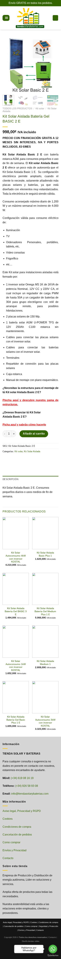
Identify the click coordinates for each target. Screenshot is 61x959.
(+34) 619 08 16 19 (22, 778)
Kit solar (40, 108)
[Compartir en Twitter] (18, 459)
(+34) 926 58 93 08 (26, 785)
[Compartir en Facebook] (12, 459)
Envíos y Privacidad (14, 850)
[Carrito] (55, 18)
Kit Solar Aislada (32, 451)
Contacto (8, 858)
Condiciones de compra (17, 826)
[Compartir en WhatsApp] (5, 459)
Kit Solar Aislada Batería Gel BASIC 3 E (16, 611)
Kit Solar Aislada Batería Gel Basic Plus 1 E (15, 720)
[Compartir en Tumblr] (36, 459)
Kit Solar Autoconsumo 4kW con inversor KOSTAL (16, 557)
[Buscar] (12, 18)
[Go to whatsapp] (53, 949)
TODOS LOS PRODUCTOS (17, 108)
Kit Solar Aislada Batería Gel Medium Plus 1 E (45, 611)
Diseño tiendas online (30, 941)
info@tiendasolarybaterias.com (29, 793)
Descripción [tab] (10, 479)
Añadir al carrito (34, 433)
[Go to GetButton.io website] (52, 955)
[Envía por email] (24, 459)
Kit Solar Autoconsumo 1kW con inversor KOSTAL (16, 665)
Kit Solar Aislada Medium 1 (45, 662)
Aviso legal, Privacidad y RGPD (22, 811)
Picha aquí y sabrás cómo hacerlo (24, 424)
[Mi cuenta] (48, 18)
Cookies (8, 818)
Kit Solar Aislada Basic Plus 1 (45, 554)
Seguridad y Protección (48, 926)
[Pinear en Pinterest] (30, 459)
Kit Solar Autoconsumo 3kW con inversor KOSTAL (45, 721)
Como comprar (11, 842)
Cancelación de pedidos (17, 834)
